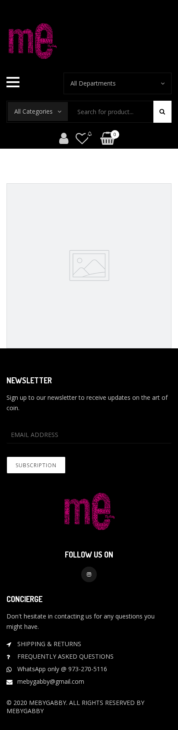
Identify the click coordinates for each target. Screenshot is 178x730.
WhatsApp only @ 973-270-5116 (62, 669)
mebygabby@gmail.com (50, 681)
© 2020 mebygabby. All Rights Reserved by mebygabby (75, 706)
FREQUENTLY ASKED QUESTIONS (65, 656)
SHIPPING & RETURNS (49, 644)
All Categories (33, 111)
